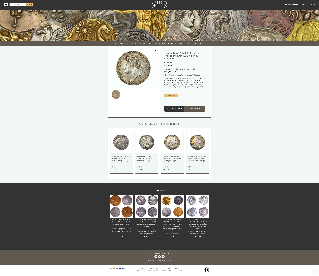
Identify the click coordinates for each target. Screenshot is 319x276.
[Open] (121, 206)
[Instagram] (131, 216)
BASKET (313, 4)
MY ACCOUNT (305, 4)
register (152, 260)
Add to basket (171, 95)
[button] (155, 50)
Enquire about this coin (173, 108)
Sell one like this (193, 108)
